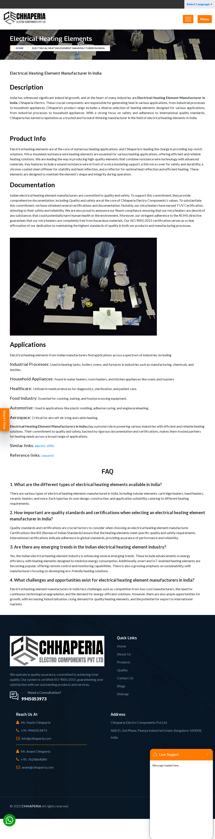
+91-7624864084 (34, 759)
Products (123, 662)
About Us (124, 654)
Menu (204, 19)
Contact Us (125, 678)
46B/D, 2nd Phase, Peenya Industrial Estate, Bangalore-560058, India (156, 733)
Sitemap (123, 694)
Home (20, 48)
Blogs (121, 686)
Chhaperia (31, 806)
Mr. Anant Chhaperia (35, 751)
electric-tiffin (44, 446)
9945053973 (34, 698)
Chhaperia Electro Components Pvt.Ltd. (139, 722)
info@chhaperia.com (36, 738)
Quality (122, 670)
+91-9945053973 (34, 730)
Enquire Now (5, 419)
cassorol (47, 455)
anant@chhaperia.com (38, 767)
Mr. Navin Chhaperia (35, 722)
